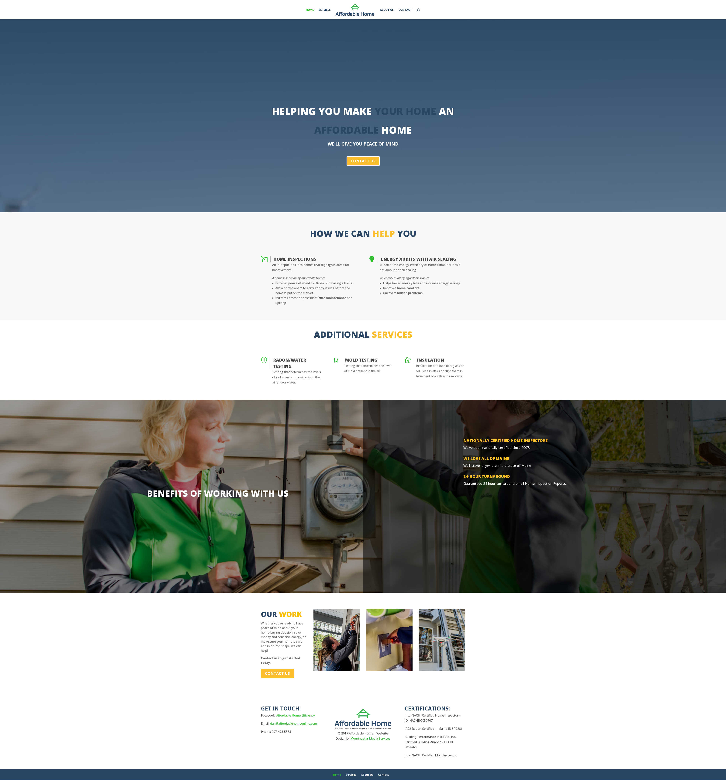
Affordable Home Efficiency (295, 715)
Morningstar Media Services (370, 738)
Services (351, 774)
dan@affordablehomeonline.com (293, 723)
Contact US (363, 160)
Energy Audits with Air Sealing (418, 259)
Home (337, 774)
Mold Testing (361, 360)
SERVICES (325, 10)
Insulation (430, 360)
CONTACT (405, 10)
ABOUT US (387, 10)
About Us (367, 774)
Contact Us (277, 673)
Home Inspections (294, 259)
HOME (310, 10)
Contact (383, 774)
